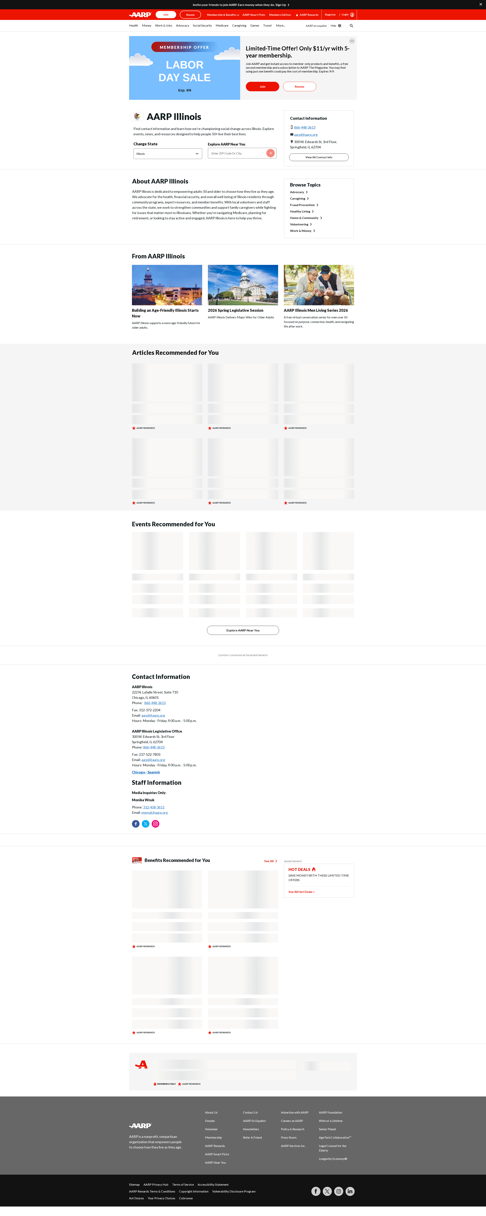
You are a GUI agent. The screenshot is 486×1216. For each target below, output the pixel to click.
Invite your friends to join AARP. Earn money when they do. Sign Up (239, 4)
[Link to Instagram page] (155, 824)
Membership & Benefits (221, 14)
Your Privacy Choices (161, 1198)
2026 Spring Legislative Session (235, 310)
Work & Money (301, 230)
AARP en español (316, 25)
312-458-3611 (153, 807)
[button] (351, 25)
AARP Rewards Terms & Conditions (152, 1191)
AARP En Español (254, 1120)
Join (262, 86)
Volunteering (299, 224)
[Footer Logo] (155, 1126)
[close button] (352, 41)
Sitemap (134, 1184)
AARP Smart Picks (253, 14)
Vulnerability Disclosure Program (234, 1191)
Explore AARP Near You (226, 144)
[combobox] (242, 153)
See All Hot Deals (300, 891)
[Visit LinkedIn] (350, 1191)
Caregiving (297, 198)
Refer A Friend (252, 1137)
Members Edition (280, 14)
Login (345, 14)
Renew (299, 86)
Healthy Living (300, 211)
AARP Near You (215, 1162)
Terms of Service (183, 1184)
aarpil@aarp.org (306, 134)
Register (330, 14)
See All (269, 861)
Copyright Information (193, 1191)
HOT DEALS (300, 869)
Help (333, 25)
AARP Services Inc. (293, 1146)
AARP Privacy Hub (156, 1184)
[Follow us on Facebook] (136, 824)
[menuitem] (133, 27)
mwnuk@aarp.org (154, 812)
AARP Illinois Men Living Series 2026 (316, 310)
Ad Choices (136, 1198)
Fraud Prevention (302, 205)
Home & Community (304, 218)
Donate (210, 1120)
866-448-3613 (304, 127)
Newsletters (251, 1129)
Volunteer (211, 1129)
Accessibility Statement (213, 1184)
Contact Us (250, 1112)
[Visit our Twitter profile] (145, 824)
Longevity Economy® (333, 1158)
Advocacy (297, 192)
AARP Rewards (309, 14)
